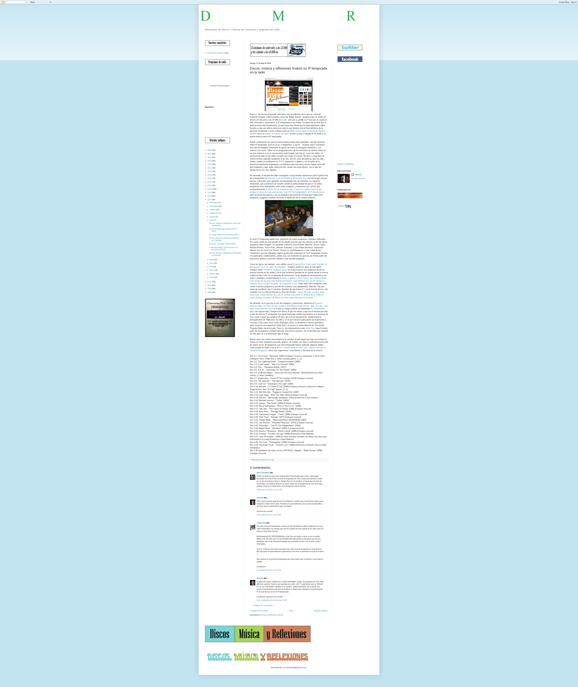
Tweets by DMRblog (345, 164)
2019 (209, 175)
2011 (209, 282)
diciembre (214, 203)
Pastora (271, 178)
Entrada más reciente (259, 611)
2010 (209, 285)
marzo (212, 270)
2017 (209, 182)
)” (312, 297)
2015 (209, 189)
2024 (209, 157)
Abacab (260, 498)
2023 (209, 161)
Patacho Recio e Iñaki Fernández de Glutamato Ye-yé (273, 284)
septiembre (214, 213)
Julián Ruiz (310, 328)
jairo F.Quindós (263, 473)
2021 (209, 168)
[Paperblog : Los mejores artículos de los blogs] (344, 208)
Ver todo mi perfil (358, 179)
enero (212, 277)
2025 (209, 154)
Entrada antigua (320, 611)
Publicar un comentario (263, 605)
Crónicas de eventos (215, 53)
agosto (213, 217)
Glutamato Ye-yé (300, 178)
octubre (213, 210)
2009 (209, 289)
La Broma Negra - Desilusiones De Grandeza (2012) (223, 248)
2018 (209, 178)
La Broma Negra (319, 278)
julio (211, 220)
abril (212, 267)
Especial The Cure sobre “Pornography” (269, 267)
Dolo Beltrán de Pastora (281, 281)
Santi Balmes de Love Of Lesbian (308, 281)
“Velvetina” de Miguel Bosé (274, 270)
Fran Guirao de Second (260, 281)
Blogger (304, 668)
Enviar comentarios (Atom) (272, 615)
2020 (209, 171)
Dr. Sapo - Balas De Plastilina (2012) (224, 235)
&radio (284, 120)
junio (212, 260)
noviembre (214, 206)
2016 (209, 185)
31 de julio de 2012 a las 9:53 (269, 570)
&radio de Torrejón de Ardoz (277, 134)
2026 (209, 150)
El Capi (319, 306)
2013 (209, 196)
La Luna (308, 297)
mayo (212, 263)
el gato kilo (261, 523)
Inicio (291, 611)
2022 (209, 164)
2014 (209, 192)
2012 (209, 200)
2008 (209, 292)
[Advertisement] (346, 113)
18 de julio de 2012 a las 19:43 (269, 490)
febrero (213, 274)
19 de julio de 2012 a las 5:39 (269, 515)
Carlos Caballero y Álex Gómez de (297, 278)
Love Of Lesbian (283, 178)
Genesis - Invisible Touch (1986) (222, 244)
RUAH (281, 161)
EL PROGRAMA (318, 308)
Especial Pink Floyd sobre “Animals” (309, 264)
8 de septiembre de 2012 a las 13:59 (272, 600)
